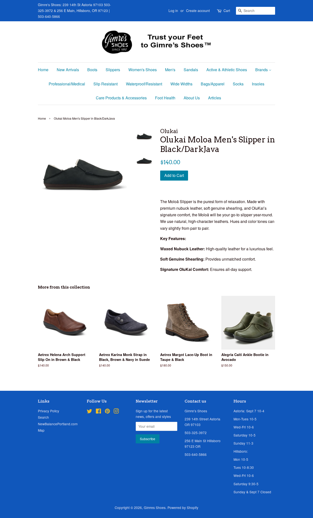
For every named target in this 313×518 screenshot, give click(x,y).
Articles (214, 98)
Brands (262, 69)
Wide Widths (181, 84)
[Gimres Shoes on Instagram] (116, 411)
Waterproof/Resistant (144, 84)
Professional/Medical (67, 84)
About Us (192, 98)
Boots (92, 69)
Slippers (113, 69)
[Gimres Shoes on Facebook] (98, 411)
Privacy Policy (48, 410)
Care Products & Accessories (121, 98)
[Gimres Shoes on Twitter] (89, 411)
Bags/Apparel (212, 84)
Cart (227, 10)
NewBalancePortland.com (58, 423)
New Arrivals (68, 69)
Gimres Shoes (155, 507)
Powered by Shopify (183, 507)
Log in (173, 10)
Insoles (258, 84)
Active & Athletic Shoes (226, 69)
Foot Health (165, 98)
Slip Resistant (105, 84)
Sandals (191, 69)
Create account (198, 10)
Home (43, 69)
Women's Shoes (142, 69)
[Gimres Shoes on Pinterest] (107, 411)
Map (41, 430)
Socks (238, 84)
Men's (170, 69)
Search (43, 417)
